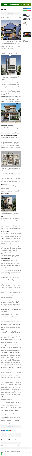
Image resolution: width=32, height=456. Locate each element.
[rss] (30, 452)
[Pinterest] (10, 430)
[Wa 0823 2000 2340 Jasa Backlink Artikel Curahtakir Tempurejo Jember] (24, 23)
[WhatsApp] (9, 430)
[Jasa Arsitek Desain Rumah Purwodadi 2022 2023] (11, 435)
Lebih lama (19, 445)
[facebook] (25, 452)
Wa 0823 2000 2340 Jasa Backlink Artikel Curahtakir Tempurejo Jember (28, 23)
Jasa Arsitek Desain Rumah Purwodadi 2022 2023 (10, 439)
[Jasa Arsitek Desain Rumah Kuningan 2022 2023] (18, 435)
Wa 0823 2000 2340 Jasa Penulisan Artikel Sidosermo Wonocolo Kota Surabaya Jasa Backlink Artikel (28, 15)
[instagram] (29, 452)
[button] (29, 1)
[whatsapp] (28, 452)
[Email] (11, 430)
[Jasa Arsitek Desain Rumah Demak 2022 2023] (4, 435)
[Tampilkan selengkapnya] (12, 430)
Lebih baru (2, 445)
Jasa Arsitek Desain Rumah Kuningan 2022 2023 (17, 439)
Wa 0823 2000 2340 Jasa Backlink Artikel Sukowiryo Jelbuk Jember (28, 19)
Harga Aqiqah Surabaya (25, 40)
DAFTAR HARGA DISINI (10, 13)
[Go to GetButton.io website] (1, 455)
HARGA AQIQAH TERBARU (11, 426)
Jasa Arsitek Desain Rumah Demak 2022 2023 (3, 439)
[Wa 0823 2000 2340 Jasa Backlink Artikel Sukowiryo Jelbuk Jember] (24, 19)
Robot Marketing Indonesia (25, 41)
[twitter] (26, 452)
